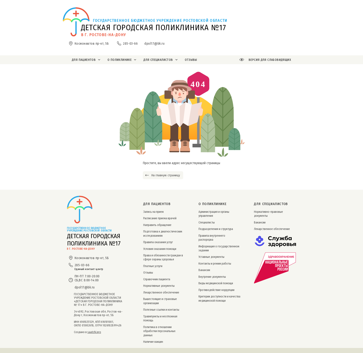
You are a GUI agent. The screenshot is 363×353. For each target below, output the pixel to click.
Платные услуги (152, 266)
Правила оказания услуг (158, 242)
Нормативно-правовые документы (268, 214)
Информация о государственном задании (219, 248)
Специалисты (207, 222)
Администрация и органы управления (214, 214)
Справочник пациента (156, 279)
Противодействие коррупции (216, 290)
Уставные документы (211, 257)
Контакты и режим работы (215, 263)
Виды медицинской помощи (216, 283)
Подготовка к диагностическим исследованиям (162, 233)
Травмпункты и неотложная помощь (160, 318)
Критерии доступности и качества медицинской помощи (219, 298)
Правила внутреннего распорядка (212, 237)
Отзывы (148, 272)
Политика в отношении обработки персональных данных (159, 331)
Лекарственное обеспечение (161, 292)
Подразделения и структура (216, 229)
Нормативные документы (159, 286)
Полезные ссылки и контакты (161, 309)
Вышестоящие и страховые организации (160, 301)
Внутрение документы (212, 277)
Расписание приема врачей (159, 218)
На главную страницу (165, 175)
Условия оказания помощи (159, 249)
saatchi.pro (94, 332)
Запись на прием (153, 212)
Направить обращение (157, 225)
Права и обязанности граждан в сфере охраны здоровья (163, 257)
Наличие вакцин (153, 342)
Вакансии (204, 270)
